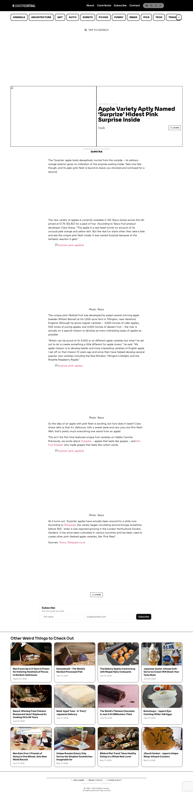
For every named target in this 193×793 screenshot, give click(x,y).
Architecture (41, 17)
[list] (96, 17)
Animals (19, 17)
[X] (156, 5)
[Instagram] (151, 5)
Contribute (104, 5)
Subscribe (120, 5)
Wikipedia (70, 524)
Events (88, 17)
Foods (103, 17)
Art (60, 17)
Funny (118, 17)
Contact (134, 5)
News (133, 17)
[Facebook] (147, 5)
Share (176, 128)
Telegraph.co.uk (76, 542)
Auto (73, 17)
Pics (146, 17)
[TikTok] (160, 5)
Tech (158, 17)
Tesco (62, 542)
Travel (173, 17)
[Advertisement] (96, 57)
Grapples (86, 441)
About (90, 5)
